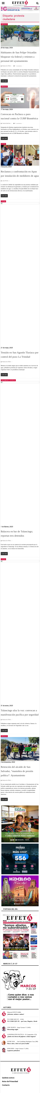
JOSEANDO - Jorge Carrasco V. (16, 1048)
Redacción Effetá (6, 66)
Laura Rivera (5, 180)
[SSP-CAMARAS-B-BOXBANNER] (20, 859)
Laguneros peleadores (13, 1050)
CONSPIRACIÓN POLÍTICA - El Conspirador (20, 1034)
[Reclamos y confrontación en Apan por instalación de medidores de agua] (20, 155)
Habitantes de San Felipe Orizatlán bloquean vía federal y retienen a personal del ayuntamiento (18, 56)
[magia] (20, 891)
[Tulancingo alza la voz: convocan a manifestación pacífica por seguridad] (20, 632)
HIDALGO (4, 24)
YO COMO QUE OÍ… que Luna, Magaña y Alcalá (22, 1021)
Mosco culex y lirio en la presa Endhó (18, 1043)
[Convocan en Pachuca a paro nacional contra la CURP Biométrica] (20, 97)
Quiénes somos (8, 1078)
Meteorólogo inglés (12, 1029)
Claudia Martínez (6, 123)
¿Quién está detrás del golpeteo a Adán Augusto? (21, 1036)
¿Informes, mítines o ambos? (15, 1014)
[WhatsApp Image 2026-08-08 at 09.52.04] (20, 8)
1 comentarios (18, 66)
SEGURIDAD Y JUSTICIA (8, 380)
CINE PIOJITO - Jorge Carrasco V (17, 1027)
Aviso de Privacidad (10, 1081)
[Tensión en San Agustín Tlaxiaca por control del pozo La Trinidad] (20, 274)
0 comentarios (18, 123)
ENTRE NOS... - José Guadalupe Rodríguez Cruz (21, 1041)
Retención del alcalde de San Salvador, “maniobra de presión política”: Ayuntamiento (17, 771)
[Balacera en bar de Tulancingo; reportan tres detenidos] (20, 453)
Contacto (6, 1085)
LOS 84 (3, 144)
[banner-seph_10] (20, 824)
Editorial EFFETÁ (12, 1012)
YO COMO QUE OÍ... (13, 1019)
